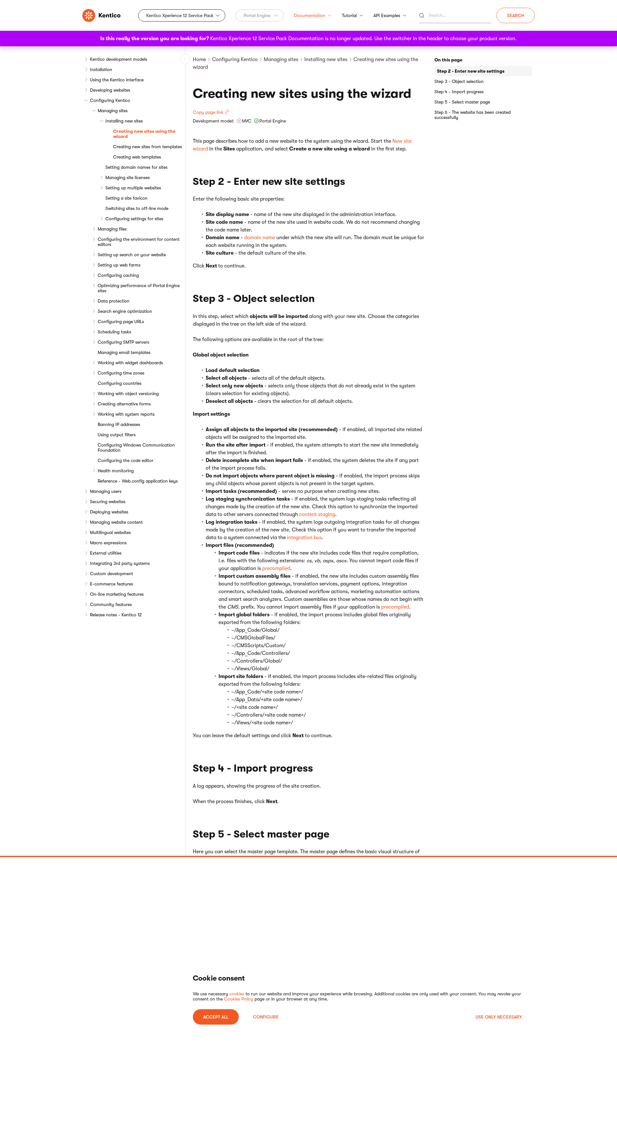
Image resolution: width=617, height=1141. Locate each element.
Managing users (105, 491)
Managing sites (113, 110)
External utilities (105, 553)
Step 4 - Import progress (459, 91)
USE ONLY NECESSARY (499, 1016)
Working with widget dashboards (130, 362)
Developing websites (110, 90)
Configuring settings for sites (134, 218)
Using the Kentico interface (117, 79)
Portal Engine (257, 15)
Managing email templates (124, 352)
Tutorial (349, 15)
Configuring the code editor (125, 460)
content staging (317, 514)
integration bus (304, 537)
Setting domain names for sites (136, 167)
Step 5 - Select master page (462, 101)
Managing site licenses (127, 177)
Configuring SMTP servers (123, 342)
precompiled (276, 568)
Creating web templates (137, 156)
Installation (101, 69)
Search (515, 15)
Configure (266, 1016)
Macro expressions (108, 542)
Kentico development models (118, 59)
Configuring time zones (121, 373)
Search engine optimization (125, 311)
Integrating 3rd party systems (120, 563)
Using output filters (117, 434)
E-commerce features (111, 583)
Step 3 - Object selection (459, 81)
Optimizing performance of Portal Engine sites (139, 288)
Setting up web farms (119, 264)
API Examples (386, 15)
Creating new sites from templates (147, 146)
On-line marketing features (117, 594)
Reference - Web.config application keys (138, 481)
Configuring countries (119, 383)
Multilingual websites (110, 532)
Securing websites (107, 501)
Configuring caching (118, 275)
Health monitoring (116, 470)
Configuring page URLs (121, 321)
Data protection (114, 300)
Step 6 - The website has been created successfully (472, 115)
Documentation (309, 15)
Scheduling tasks (114, 331)
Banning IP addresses (119, 424)
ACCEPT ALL (215, 1016)
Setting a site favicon (126, 198)
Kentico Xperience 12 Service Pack (179, 15)
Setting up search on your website (132, 254)
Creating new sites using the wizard (144, 134)
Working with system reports (126, 414)
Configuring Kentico (110, 100)
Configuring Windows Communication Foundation (136, 447)
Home (199, 59)
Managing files (112, 228)
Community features (111, 604)
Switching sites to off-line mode (136, 208)
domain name (259, 237)
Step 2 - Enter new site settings (471, 71)
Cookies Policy (238, 998)
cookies (236, 993)
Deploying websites (109, 511)
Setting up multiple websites (133, 187)
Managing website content (116, 522)
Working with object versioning (128, 393)
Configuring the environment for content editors (139, 242)
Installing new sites (124, 120)
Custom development (111, 573)
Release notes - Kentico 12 (116, 614)
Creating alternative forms (124, 403)
